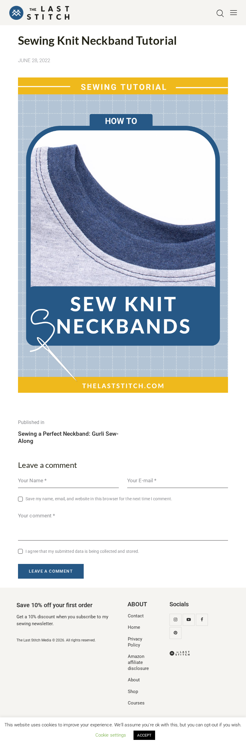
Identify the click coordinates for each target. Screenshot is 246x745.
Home (134, 627)
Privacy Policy (135, 642)
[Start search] (220, 13)
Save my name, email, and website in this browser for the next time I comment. (99, 498)
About (134, 680)
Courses (136, 703)
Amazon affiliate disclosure (138, 662)
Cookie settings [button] (110, 735)
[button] (233, 13)
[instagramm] (176, 620)
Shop (133, 691)
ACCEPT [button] (144, 735)
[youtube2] (189, 620)
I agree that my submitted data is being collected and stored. (82, 551)
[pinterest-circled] (176, 633)
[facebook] (202, 620)
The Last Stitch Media (33, 640)
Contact (136, 616)
